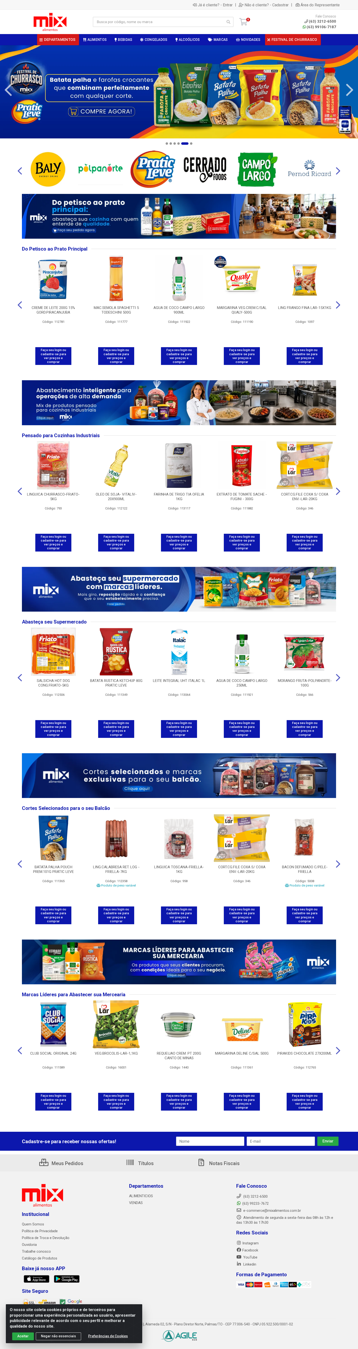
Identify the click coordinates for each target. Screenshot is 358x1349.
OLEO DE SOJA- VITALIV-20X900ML (116, 496)
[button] (167, 143)
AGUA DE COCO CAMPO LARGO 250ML (241, 683)
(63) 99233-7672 (255, 1203)
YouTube (249, 1257)
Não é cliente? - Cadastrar (267, 5)
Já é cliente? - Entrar (215, 5)
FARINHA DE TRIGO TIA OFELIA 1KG (179, 496)
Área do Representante (320, 5)
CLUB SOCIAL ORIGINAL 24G (53, 1053)
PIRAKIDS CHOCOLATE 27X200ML (304, 1053)
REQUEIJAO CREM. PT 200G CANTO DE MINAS (179, 1055)
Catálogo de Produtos (39, 1258)
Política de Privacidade (40, 1231)
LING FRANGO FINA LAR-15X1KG (304, 308)
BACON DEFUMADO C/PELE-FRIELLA (305, 869)
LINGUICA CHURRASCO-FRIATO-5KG (53, 496)
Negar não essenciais (58, 1336)
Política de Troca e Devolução (45, 1238)
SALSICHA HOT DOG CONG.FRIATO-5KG (53, 683)
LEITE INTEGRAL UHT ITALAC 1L (179, 681)
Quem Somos (33, 1224)
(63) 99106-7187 (321, 27)
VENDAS (136, 1203)
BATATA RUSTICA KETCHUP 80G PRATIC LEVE (116, 683)
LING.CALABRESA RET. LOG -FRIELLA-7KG (116, 869)
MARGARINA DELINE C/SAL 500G (242, 1053)
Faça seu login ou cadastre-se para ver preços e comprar (53, 356)
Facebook (250, 1250)
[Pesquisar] (228, 22)
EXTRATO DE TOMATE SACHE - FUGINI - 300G (242, 496)
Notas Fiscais (224, 1163)
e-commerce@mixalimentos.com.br (271, 1210)
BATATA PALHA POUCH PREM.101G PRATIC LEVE (53, 869)
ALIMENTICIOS (141, 1196)
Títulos (145, 1163)
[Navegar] (8, 90)
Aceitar (23, 1336)
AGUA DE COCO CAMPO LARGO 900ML (179, 310)
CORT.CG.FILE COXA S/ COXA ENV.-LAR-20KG (304, 496)
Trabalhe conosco (36, 1251)
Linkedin (249, 1264)
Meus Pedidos (66, 1163)
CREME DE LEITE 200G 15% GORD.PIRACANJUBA (53, 310)
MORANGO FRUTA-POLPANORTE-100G (305, 683)
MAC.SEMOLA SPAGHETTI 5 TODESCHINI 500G (116, 310)
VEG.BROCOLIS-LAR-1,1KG (116, 1053)
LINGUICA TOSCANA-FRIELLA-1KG (179, 869)
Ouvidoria (29, 1244)
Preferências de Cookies (108, 1336)
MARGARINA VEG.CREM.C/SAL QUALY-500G (242, 310)
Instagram (250, 1243)
